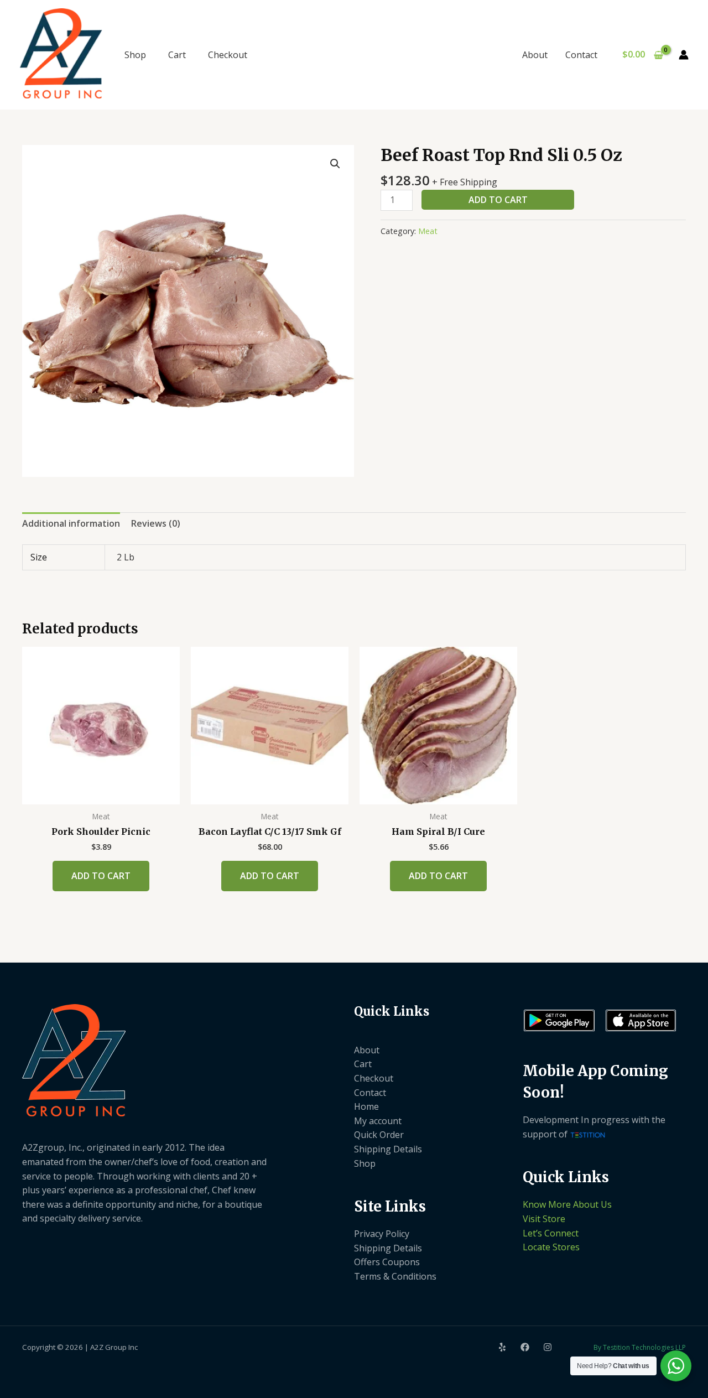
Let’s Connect (551, 1233)
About (535, 55)
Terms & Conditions (395, 1276)
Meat (428, 231)
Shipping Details (388, 1149)
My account (378, 1121)
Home (366, 1106)
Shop (135, 55)
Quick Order (379, 1135)
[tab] (71, 524)
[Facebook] (524, 1347)
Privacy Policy (381, 1234)
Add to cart (498, 200)
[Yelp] (502, 1347)
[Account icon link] (684, 55)
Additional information (71, 523)
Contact (581, 55)
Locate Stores (551, 1247)
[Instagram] (547, 1347)
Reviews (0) (155, 523)
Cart (177, 55)
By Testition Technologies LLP (640, 1347)
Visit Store (544, 1219)
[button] (335, 164)
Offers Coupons (387, 1262)
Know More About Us (567, 1204)
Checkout (227, 55)
